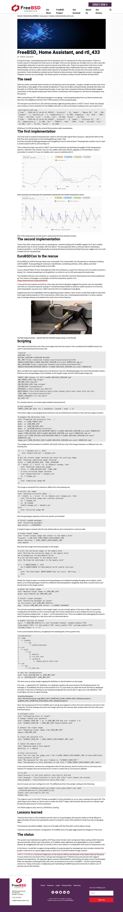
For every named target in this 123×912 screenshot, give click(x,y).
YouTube (68, 892)
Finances (50, 885)
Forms (43, 885)
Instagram (53, 892)
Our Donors (99, 11)
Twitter (60, 892)
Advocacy (77, 885)
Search (110, 9)
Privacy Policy (66, 885)
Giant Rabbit (69, 900)
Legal (58, 885)
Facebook (57, 892)
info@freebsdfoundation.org (20, 900)
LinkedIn (64, 892)
